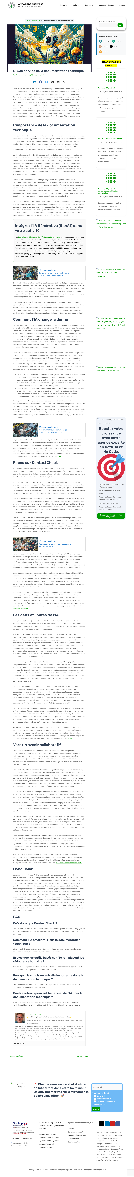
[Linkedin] (15, 1044)
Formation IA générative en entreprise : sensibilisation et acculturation (109, 191)
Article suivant (83, 1056)
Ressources (89, 5)
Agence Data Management (49, 1141)
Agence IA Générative (47, 1144)
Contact (122, 5)
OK (120, 25)
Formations (64, 5)
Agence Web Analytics (47, 1134)
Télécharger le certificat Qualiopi (23, 1138)
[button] (34, 81)
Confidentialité (73, 1139)
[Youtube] (18, 1044)
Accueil (28, 20)
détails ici (70, 738)
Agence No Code (45, 1147)
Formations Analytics (30, 3)
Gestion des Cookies (75, 1142)
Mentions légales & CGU (77, 1135)
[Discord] (23, 1044)
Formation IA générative (107, 88)
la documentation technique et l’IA (69, 863)
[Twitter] (20, 1044)
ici (83, 313)
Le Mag (34, 20)
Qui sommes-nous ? (75, 1132)
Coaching (102, 5)
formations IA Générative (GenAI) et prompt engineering (39, 237)
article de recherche (20, 609)
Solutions (77, 5)
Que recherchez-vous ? (107, 21)
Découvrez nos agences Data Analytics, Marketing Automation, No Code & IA (52, 1125)
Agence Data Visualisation (49, 1137)
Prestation (112, 5)
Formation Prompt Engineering (110, 138)
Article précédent (15, 1056)
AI (39, 20)
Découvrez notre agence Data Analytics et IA (111, 516)
